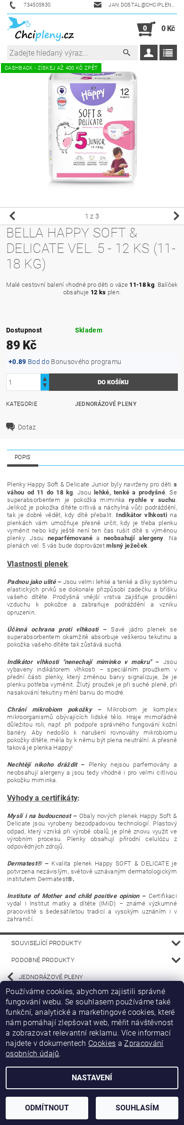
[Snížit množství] (45, 386)
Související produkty (46, 943)
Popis (23, 457)
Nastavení (92, 1077)
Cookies (102, 1043)
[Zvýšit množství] (45, 377)
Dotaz (27, 427)
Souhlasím (137, 1107)
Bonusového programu (86, 361)
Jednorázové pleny (105, 404)
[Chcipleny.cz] (40, 29)
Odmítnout (47, 1107)
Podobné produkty (43, 959)
